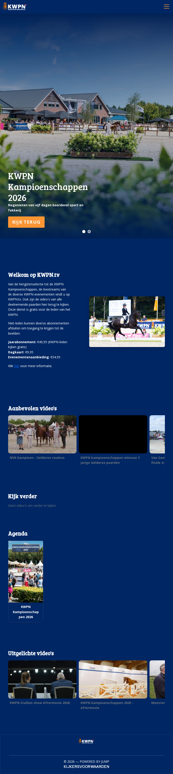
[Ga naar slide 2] (89, 231)
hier (16, 366)
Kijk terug (26, 222)
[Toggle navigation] (166, 6)
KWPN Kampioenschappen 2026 (26, 612)
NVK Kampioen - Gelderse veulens (37, 457)
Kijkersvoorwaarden (86, 766)
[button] (42, 438)
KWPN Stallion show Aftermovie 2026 (40, 702)
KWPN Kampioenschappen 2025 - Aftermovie (107, 705)
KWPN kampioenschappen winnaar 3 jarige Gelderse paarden (110, 460)
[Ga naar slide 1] (83, 231)
